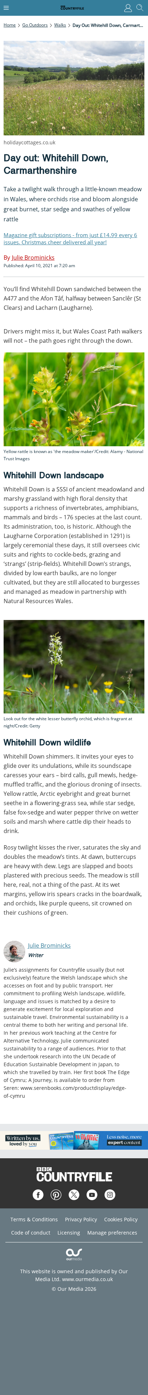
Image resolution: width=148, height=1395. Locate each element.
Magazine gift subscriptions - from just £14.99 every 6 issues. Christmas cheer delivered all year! (70, 238)
